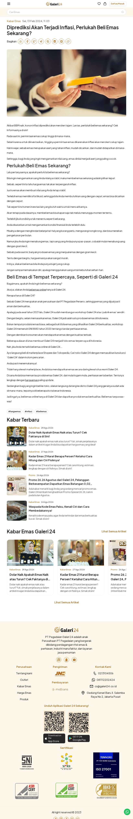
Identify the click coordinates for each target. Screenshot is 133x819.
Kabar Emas (24, 686)
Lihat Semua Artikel (114, 531)
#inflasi (28, 411)
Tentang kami (24, 673)
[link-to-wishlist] (99, 3)
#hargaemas (14, 411)
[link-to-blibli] (66, 659)
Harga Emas (24, 692)
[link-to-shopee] (74, 659)
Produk (24, 699)
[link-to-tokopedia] (58, 659)
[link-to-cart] (105, 3)
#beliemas (41, 411)
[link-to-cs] (127, 812)
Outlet (24, 679)
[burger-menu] (9, 4)
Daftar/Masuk (117, 3)
